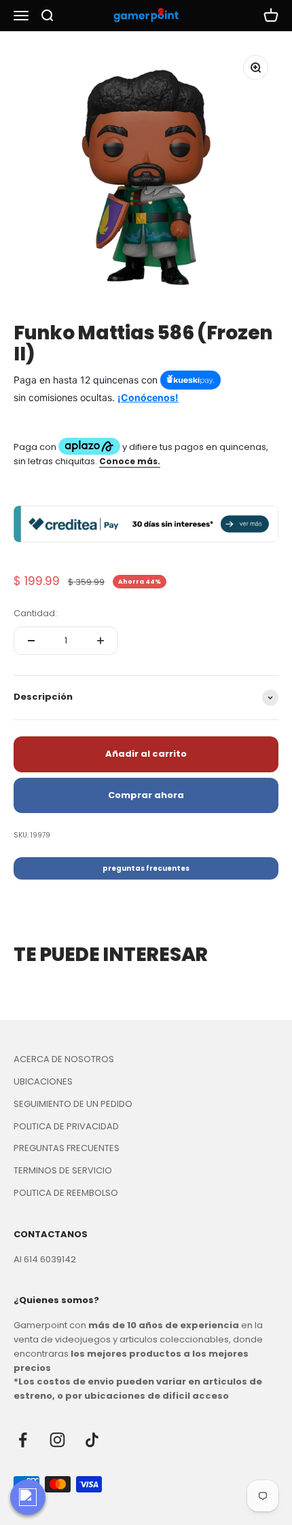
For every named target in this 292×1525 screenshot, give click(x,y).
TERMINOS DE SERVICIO (63, 1170)
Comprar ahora (146, 795)
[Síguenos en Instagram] (57, 1440)
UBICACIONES (43, 1081)
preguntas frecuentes (146, 868)
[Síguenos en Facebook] (23, 1440)
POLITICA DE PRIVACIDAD (66, 1126)
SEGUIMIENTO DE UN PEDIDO (73, 1103)
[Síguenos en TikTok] (92, 1440)
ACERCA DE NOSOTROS (64, 1059)
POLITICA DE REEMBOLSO (66, 1192)
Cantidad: (35, 613)
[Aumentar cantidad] (100, 640)
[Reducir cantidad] (31, 640)
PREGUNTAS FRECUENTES (67, 1148)
